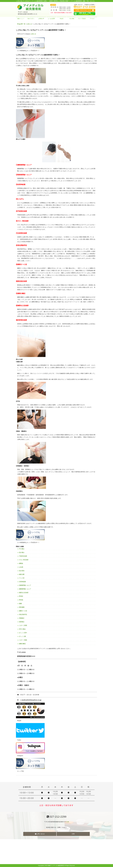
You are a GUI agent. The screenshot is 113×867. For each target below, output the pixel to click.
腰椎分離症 (21, 293)
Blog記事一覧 (21, 24)
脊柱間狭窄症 (22, 245)
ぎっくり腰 (22, 636)
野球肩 (21, 600)
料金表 (61, 18)
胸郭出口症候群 (23, 305)
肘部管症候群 (22, 320)
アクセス (92, 18)
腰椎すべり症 (22, 264)
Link (67, 821)
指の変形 (21, 570)
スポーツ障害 (23, 625)
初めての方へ (31, 18)
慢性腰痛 (21, 607)
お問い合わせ (40, 834)
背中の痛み (22, 629)
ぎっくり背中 (23, 632)
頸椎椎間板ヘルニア (25, 175)
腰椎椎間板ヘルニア (25, 165)
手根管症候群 (22, 211)
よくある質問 (51, 18)
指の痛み (21, 552)
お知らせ (29, 24)
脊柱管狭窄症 (23, 614)
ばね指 (21, 567)
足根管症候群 (22, 233)
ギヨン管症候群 (23, 559)
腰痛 (20, 603)
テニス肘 (21, 578)
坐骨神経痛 (21, 184)
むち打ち (21, 199)
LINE (73, 834)
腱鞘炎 (21, 563)
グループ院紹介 (82, 18)
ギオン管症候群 (23, 221)
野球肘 (21, 596)
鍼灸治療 (21, 574)
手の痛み (21, 549)
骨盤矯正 (21, 618)
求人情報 (71, 18)
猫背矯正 (21, 621)
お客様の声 (41, 18)
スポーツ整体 (23, 640)
